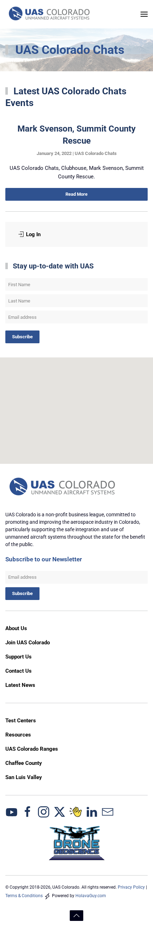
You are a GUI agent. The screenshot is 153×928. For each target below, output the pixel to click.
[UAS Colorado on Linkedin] (91, 811)
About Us (16, 628)
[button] (144, 14)
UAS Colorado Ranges (31, 749)
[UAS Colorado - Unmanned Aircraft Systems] (63, 487)
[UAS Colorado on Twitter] (59, 811)
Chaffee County (23, 763)
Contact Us (18, 671)
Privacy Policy (131, 887)
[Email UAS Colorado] (107, 811)
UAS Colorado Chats (96, 153)
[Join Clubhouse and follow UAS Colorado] (75, 811)
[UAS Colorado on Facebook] (27, 811)
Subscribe (22, 336)
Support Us (18, 657)
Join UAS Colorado (27, 642)
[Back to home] (49, 14)
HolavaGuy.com (90, 895)
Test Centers (20, 720)
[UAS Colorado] (11, 811)
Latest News (20, 685)
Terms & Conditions (24, 895)
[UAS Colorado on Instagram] (43, 811)
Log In (33, 234)
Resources (18, 735)
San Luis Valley (23, 777)
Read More (76, 194)
